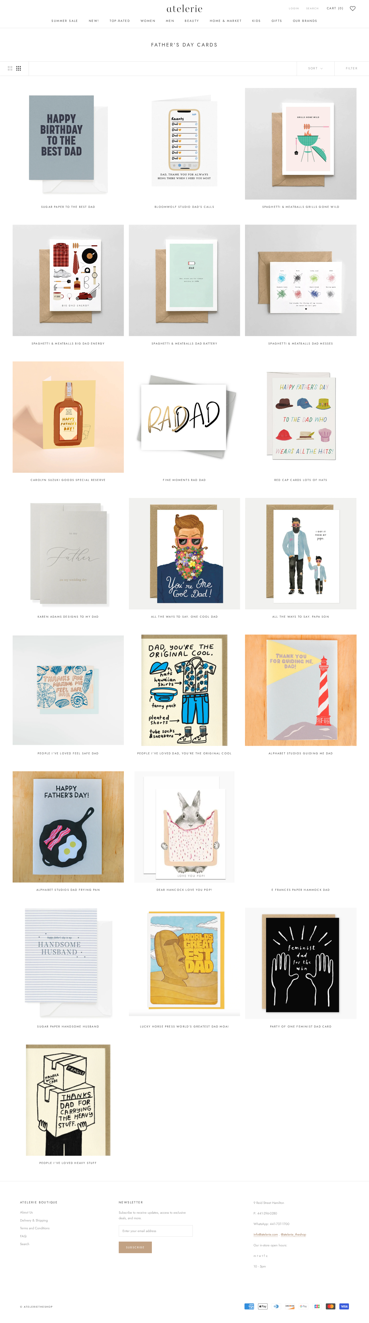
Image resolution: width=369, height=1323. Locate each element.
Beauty (192, 21)
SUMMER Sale (64, 21)
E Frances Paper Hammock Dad (301, 890)
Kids (256, 21)
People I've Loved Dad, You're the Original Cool (184, 753)
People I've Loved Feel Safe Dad (68, 753)
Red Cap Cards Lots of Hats (300, 480)
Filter (352, 68)
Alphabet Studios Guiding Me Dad (301, 753)
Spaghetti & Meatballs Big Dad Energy (68, 343)
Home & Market (226, 21)
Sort (314, 68)
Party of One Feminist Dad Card (301, 1026)
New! (94, 21)
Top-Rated (120, 21)
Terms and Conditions (34, 1228)
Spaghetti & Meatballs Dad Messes (300, 343)
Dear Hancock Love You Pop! (184, 890)
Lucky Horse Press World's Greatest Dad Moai (184, 1026)
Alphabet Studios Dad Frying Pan (68, 890)
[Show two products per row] (10, 68)
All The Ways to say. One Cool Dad (184, 617)
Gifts (277, 21)
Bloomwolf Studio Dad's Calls (184, 207)
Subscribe (135, 1247)
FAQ (23, 1236)
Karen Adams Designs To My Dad (68, 617)
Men (170, 21)
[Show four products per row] (18, 68)
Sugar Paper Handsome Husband (68, 1026)
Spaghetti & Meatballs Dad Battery (184, 343)
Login (294, 8)
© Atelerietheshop (36, 1307)
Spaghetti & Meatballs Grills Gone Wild (301, 207)
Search (312, 8)
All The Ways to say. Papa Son (300, 617)
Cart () (335, 8)
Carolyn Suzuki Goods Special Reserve (68, 480)
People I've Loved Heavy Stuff (68, 1163)
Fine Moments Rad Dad (184, 480)
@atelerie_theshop (293, 1234)
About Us (26, 1212)
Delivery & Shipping (34, 1220)
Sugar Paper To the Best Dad (68, 207)
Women (148, 21)
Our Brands (305, 21)
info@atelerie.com (266, 1234)
